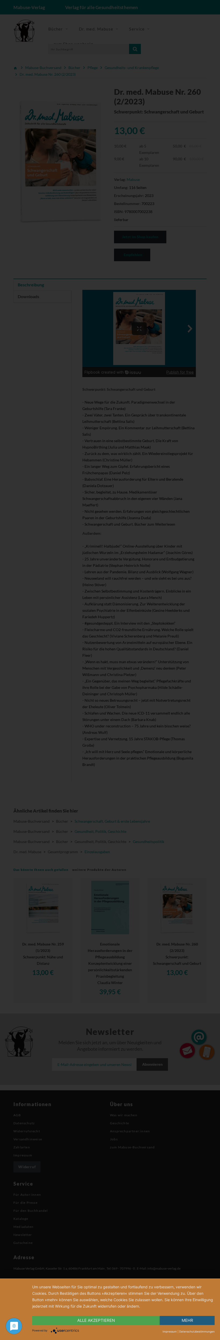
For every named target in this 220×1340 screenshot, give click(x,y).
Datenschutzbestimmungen (197, 1331)
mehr (187, 1320)
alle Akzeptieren (96, 1320)
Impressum (170, 1331)
